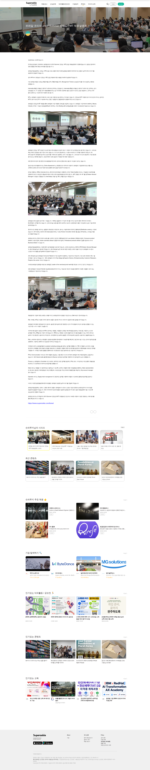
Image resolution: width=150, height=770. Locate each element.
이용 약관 (103, 739)
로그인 (121, 4)
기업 (68, 738)
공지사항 (103, 738)
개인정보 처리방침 (105, 741)
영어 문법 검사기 (88, 738)
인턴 (51, 514)
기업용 (113, 4)
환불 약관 (103, 743)
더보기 (125, 500)
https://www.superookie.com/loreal (41, 403)
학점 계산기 (87, 741)
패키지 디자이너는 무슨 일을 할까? (36, 477)
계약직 (102, 514)
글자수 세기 (87, 739)
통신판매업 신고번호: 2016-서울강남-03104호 (45, 759)
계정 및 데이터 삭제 (106, 745)
